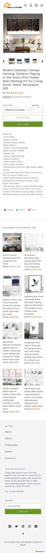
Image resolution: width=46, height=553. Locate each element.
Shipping (6, 97)
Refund (8, 438)
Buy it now (23, 124)
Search (8, 432)
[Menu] (41, 5)
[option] (12, 61)
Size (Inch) (7, 105)
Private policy (11, 445)
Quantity (35, 105)
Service (8, 451)
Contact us (10, 458)
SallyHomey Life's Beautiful (21, 542)
